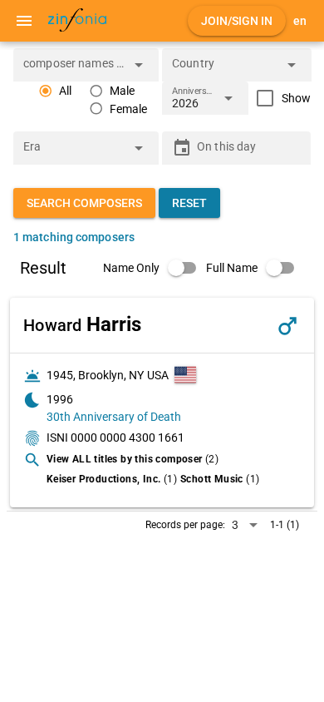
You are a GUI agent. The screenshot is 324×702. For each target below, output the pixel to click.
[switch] (154, 267)
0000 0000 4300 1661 (127, 437)
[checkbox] (279, 98)
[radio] (54, 91)
